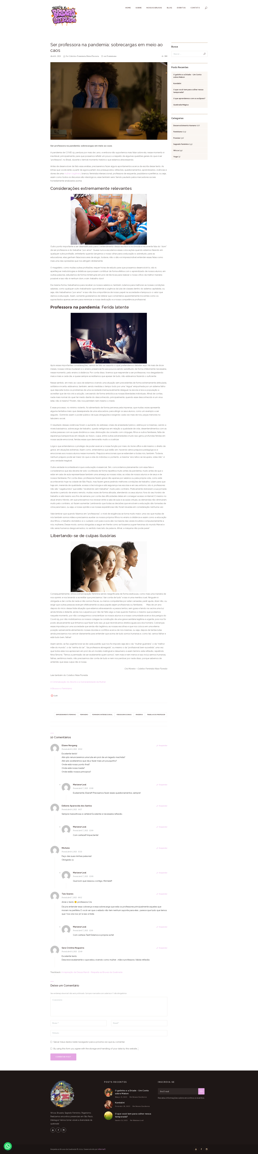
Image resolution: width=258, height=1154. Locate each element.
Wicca (176, 150)
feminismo (84, 714)
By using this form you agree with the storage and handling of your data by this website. (96, 1048)
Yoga (175, 157)
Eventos (181, 8)
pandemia (139, 714)
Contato (195, 8)
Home (128, 8)
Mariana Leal (138, 1120)
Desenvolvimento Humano (184, 126)
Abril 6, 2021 (55, 56)
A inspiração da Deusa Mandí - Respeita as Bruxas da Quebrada (91, 972)
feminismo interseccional (102, 714)
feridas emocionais (124, 714)
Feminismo (112, 56)
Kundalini (177, 83)
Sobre (139, 8)
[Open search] (206, 8)
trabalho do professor (156, 714)
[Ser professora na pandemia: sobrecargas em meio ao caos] (108, 101)
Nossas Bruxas (154, 8)
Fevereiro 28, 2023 (122, 1106)
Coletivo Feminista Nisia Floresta (84, 56)
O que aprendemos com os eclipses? (189, 98)
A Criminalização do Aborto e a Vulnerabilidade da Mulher (78, 682)
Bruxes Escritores (139, 1097)
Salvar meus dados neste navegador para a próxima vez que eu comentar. (89, 1042)
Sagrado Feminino (181, 144)
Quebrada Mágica (181, 105)
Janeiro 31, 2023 (121, 1120)
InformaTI (101, 1149)
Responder (163, 746)
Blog (169, 8)
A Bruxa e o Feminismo (61, 688)
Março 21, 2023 (121, 1097)
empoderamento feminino (66, 714)
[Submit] (201, 1091)
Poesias (176, 138)
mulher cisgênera (72, 173)
